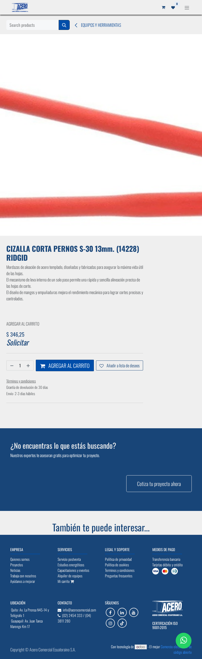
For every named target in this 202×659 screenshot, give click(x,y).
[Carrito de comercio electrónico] (163, 7)
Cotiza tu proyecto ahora (159, 484)
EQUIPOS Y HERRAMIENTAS (100, 25)
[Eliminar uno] (11, 365)
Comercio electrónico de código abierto (176, 649)
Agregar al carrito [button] (68, 365)
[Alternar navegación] (187, 7)
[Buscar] (64, 25)
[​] (110, 612)
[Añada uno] (28, 365)
